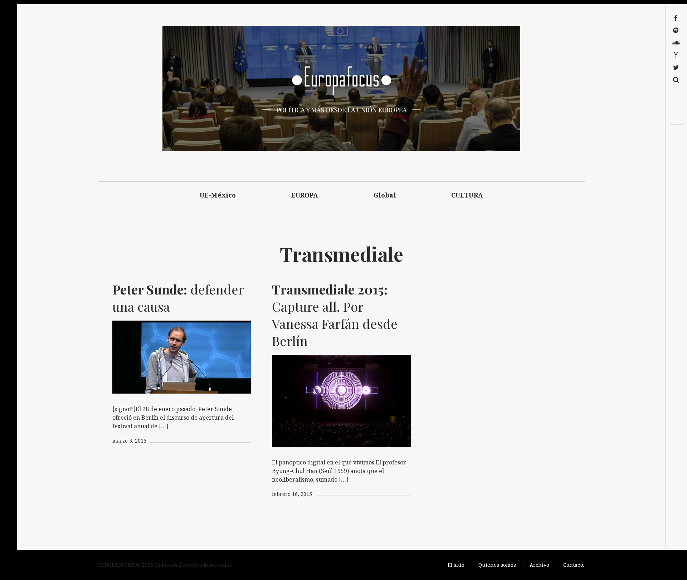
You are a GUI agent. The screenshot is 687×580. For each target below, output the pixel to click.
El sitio (456, 564)
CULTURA (467, 195)
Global (385, 195)
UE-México (218, 195)
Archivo (539, 564)
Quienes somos (497, 564)
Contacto (574, 564)
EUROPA (304, 195)
